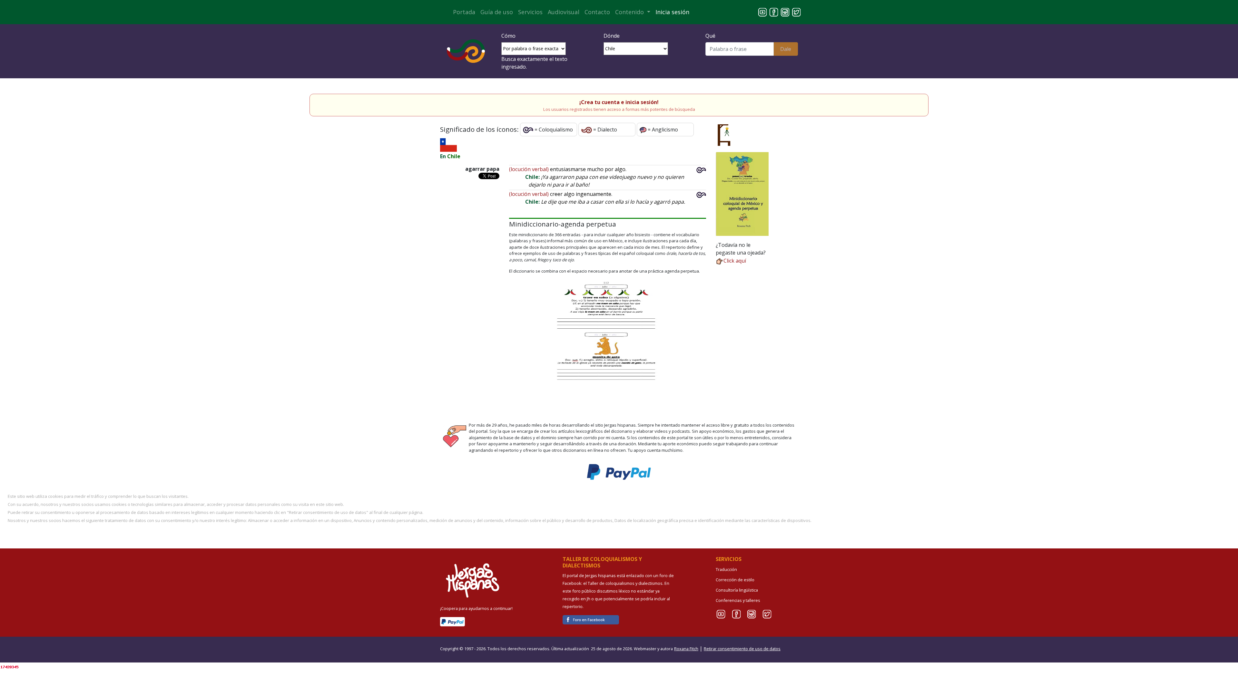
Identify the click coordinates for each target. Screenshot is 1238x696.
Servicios (530, 12)
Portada (464, 12)
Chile (453, 156)
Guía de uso (496, 12)
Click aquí (734, 260)
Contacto (597, 12)
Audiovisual (563, 12)
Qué (710, 35)
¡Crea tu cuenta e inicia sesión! (619, 102)
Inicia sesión (672, 12)
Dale (785, 49)
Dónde (612, 35)
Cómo (508, 35)
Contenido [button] (630, 12)
